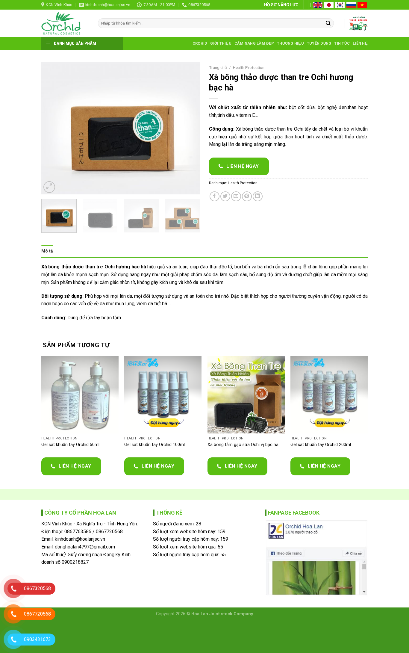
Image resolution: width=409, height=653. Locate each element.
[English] (318, 5)
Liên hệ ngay (242, 166)
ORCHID (200, 43)
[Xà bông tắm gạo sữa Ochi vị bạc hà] (246, 394)
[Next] (189, 128)
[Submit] (328, 23)
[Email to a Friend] (236, 196)
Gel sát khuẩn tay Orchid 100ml (154, 444)
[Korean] (340, 5)
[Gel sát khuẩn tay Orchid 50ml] (80, 394)
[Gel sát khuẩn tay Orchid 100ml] (163, 394)
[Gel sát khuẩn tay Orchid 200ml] (329, 394)
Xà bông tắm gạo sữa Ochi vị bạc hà (242, 444)
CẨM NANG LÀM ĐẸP (254, 43)
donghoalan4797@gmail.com (85, 547)
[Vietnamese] (363, 5)
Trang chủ (218, 67)
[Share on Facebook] (214, 196)
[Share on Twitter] (225, 196)
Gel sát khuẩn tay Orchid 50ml (70, 444)
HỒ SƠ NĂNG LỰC (281, 4)
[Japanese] (329, 5)
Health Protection (248, 67)
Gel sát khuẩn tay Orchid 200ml (320, 444)
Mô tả (47, 251)
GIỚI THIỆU (220, 43)
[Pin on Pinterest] (247, 196)
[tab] (47, 251)
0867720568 (109, 531)
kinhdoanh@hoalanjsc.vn (80, 539)
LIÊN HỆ (360, 43)
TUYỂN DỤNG (319, 43)
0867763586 (77, 531)
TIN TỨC (342, 43)
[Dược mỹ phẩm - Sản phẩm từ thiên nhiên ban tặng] (65, 23)
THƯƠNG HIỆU (290, 43)
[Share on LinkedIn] (258, 196)
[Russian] (351, 5)
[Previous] (52, 128)
